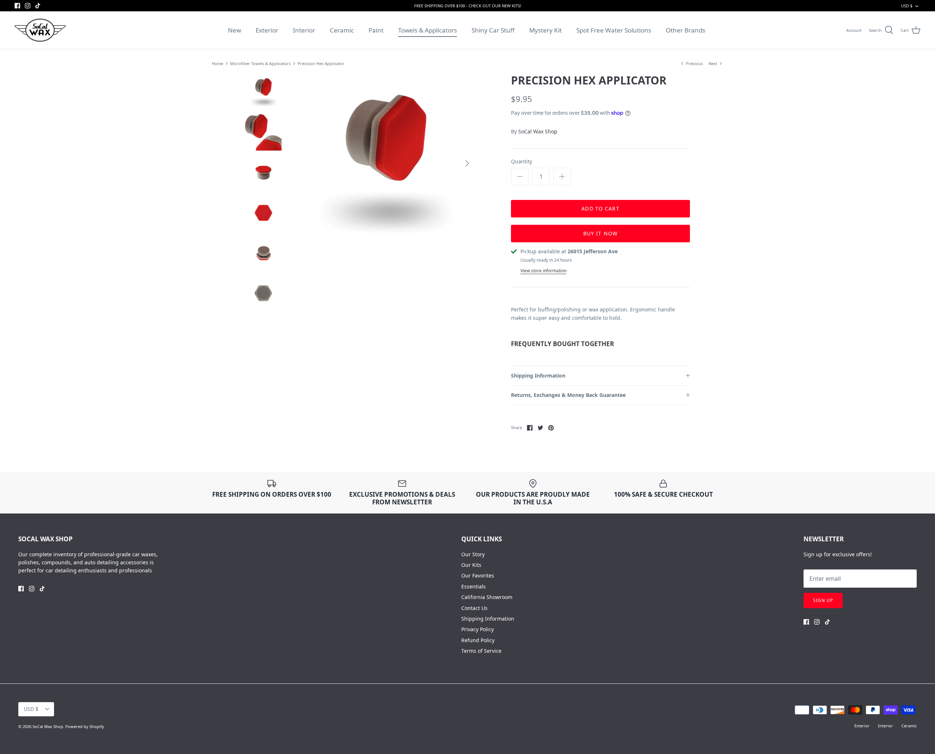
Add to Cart (600, 208)
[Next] (467, 163)
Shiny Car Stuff (493, 30)
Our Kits (471, 564)
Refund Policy (478, 640)
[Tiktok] (38, 5)
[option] (385, 163)
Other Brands (685, 30)
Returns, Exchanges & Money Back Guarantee (568, 394)
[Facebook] (17, 5)
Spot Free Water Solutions (613, 30)
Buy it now (600, 233)
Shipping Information (538, 375)
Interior (304, 30)
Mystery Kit (545, 30)
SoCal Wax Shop (537, 131)
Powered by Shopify (84, 726)
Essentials (473, 586)
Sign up (823, 600)
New (234, 30)
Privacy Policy (477, 629)
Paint (376, 30)
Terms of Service (481, 650)
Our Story (473, 554)
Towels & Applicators (427, 30)
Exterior (267, 30)
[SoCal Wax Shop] (40, 30)
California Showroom (486, 597)
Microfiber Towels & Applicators (260, 63)
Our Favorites (477, 575)
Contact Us (474, 608)
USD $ (906, 5)
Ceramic (342, 30)
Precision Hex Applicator (321, 63)
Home (217, 63)
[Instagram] (27, 5)
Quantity (521, 161)
